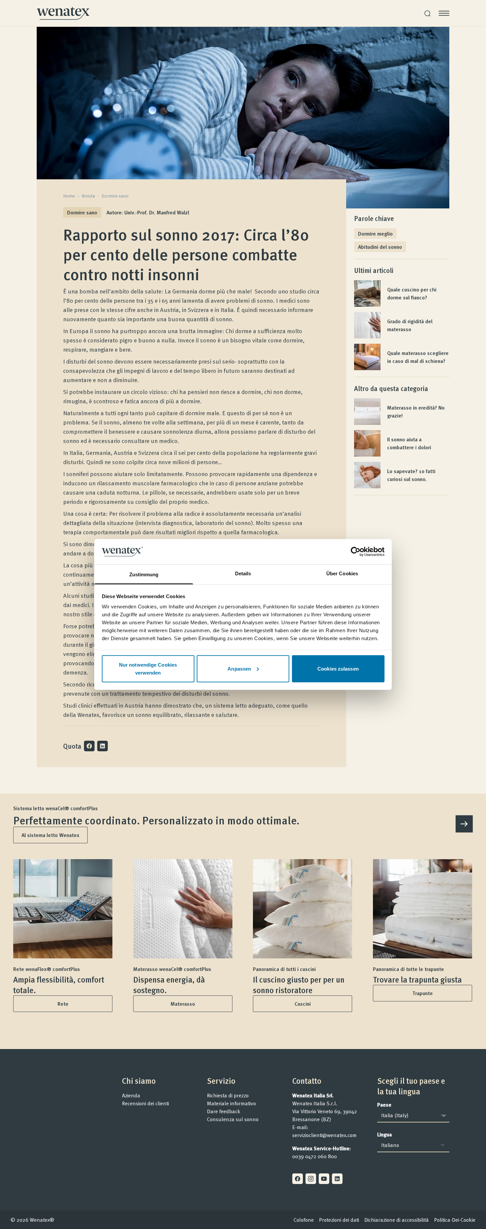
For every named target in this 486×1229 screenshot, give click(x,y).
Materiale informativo (231, 1103)
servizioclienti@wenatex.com (324, 1135)
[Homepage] (63, 13)
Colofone (304, 1220)
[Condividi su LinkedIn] (102, 746)
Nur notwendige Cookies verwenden (148, 668)
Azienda (131, 1095)
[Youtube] (324, 1178)
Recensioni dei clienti (145, 1103)
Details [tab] (243, 573)
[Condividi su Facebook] (89, 746)
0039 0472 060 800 (314, 1156)
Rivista (88, 196)
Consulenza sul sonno (233, 1119)
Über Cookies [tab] (342, 573)
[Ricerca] (427, 13)
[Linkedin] (337, 1178)
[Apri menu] (444, 13)
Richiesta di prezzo (228, 1095)
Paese (384, 1105)
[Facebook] (297, 1178)
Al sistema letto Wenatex (50, 835)
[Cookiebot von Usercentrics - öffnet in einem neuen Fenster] (356, 551)
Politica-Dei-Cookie (454, 1220)
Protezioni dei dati (339, 1220)
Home (69, 196)
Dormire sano (115, 196)
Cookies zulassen (338, 668)
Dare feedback (223, 1111)
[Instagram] (310, 1178)
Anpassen (239, 668)
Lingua (384, 1134)
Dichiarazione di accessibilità (396, 1220)
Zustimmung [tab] (144, 574)
